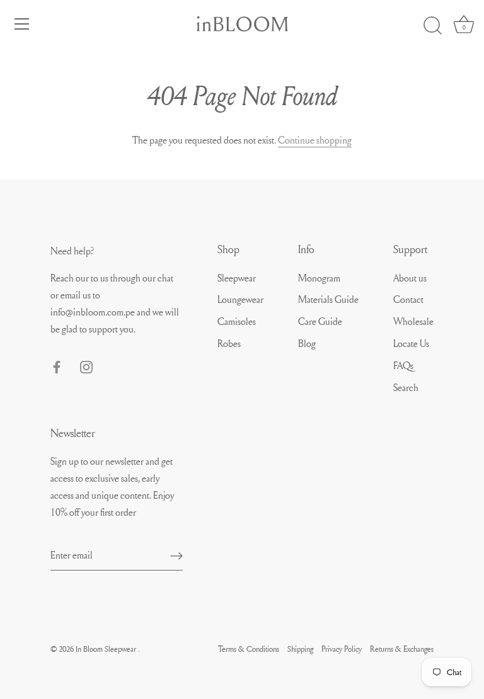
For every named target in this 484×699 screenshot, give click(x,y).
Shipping (300, 648)
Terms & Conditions (248, 648)
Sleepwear (236, 278)
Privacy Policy (341, 648)
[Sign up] (176, 555)
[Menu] (22, 24)
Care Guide (320, 321)
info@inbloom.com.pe (93, 312)
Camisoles (236, 321)
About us (410, 278)
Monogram (319, 278)
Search (405, 387)
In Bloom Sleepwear (107, 648)
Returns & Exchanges (402, 648)
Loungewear (240, 299)
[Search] (432, 26)
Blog (307, 343)
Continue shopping (315, 140)
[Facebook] (56, 365)
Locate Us (411, 343)
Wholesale (413, 321)
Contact (408, 299)
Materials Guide (328, 299)
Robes (229, 343)
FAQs (403, 365)
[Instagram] (86, 365)
